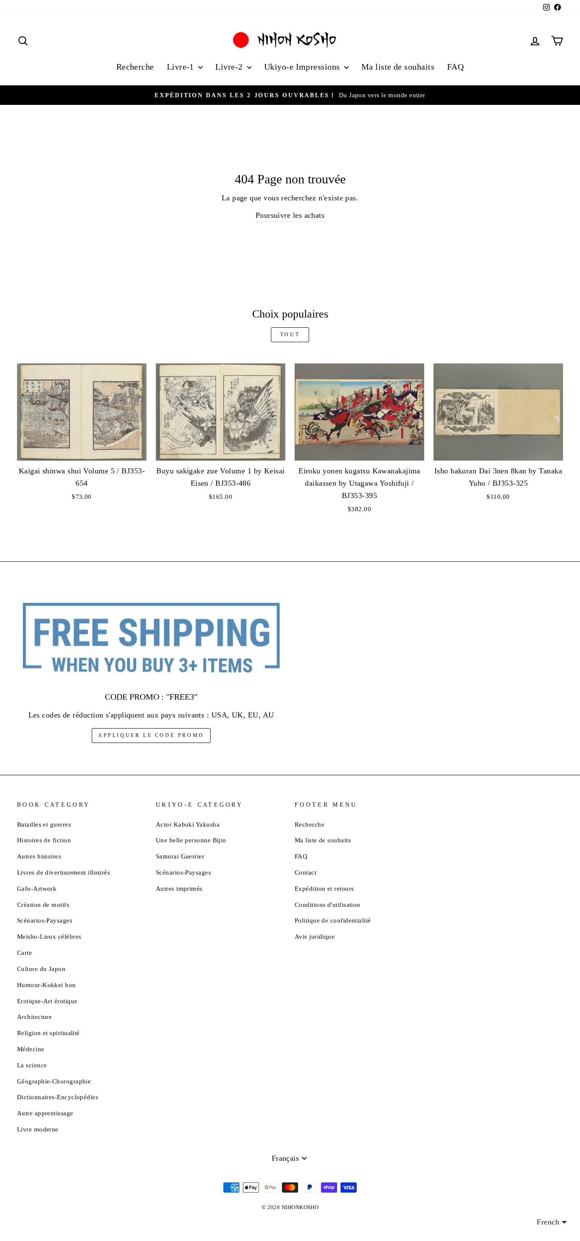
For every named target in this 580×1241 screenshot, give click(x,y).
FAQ (455, 66)
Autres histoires (39, 856)
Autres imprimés (179, 888)
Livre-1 (182, 66)
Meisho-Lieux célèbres (49, 936)
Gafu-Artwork (36, 888)
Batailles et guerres (44, 824)
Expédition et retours (324, 888)
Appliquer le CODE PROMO (151, 735)
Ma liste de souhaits (397, 66)
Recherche (135, 66)
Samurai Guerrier (180, 856)
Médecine (31, 1048)
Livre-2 (230, 66)
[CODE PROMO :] (151, 638)
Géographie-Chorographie (54, 1081)
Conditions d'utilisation (327, 904)
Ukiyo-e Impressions (303, 66)
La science (32, 1065)
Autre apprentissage (45, 1113)
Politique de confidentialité (333, 920)
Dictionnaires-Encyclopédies (57, 1096)
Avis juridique (315, 936)
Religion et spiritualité (48, 1032)
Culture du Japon (41, 968)
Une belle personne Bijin (191, 840)
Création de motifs (43, 904)
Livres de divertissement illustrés (63, 872)
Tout (290, 335)
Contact (305, 872)
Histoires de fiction (44, 840)
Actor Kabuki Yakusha (188, 824)
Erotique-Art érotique (47, 1001)
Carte (24, 952)
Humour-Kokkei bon (46, 984)
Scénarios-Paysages (44, 920)
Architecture (34, 1016)
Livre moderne (38, 1129)
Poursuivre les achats (290, 215)
